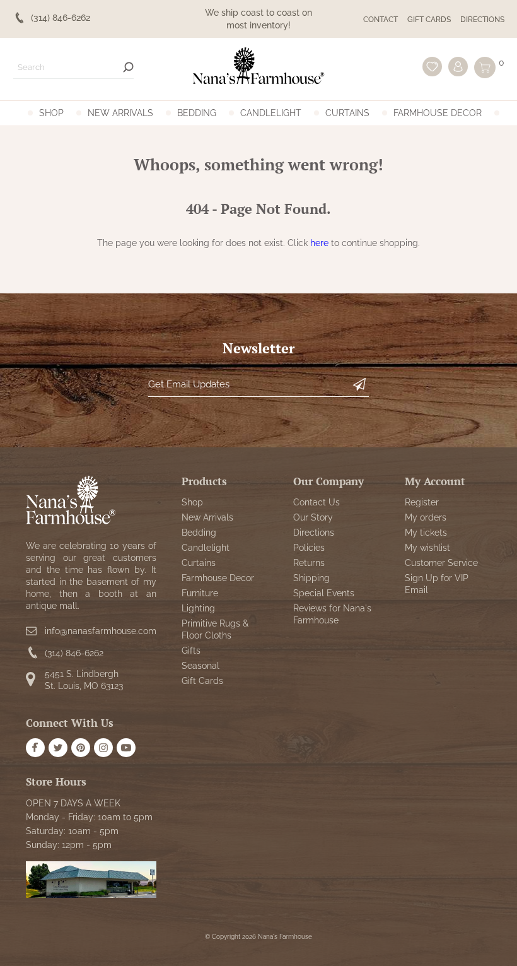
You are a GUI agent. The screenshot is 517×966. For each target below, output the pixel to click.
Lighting (198, 608)
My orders (425, 517)
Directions (482, 19)
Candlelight (270, 113)
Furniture (200, 593)
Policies (309, 548)
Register (422, 502)
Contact (380, 19)
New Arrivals (120, 113)
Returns (309, 563)
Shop (51, 113)
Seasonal (200, 666)
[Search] (128, 67)
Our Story (313, 517)
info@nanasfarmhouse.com (100, 631)
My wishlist (427, 548)
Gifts (191, 650)
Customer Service (441, 563)
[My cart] (485, 67)
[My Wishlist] (432, 66)
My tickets (426, 532)
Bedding (196, 113)
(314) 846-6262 (74, 653)
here (319, 243)
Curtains (347, 113)
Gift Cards (429, 19)
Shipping (311, 578)
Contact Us (316, 502)
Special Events (323, 593)
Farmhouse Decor (437, 113)
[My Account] (458, 66)
